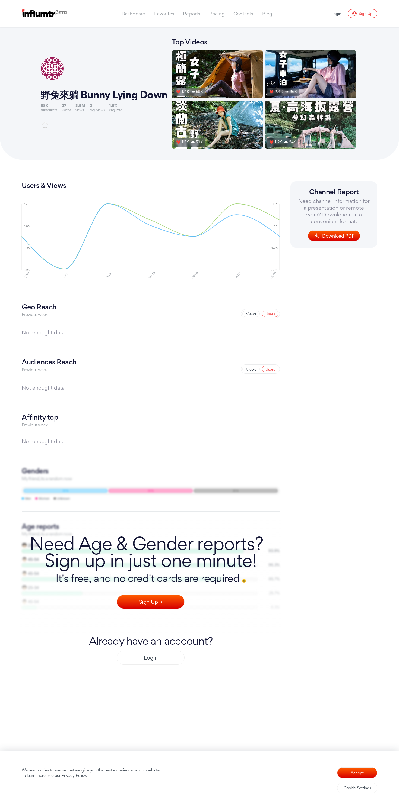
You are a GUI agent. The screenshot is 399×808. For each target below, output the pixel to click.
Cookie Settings (357, 788)
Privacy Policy (74, 775)
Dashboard (134, 14)
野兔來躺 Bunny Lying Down (104, 94)
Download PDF (338, 236)
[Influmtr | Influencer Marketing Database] (44, 13)
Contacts (243, 14)
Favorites (164, 14)
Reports (191, 14)
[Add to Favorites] (45, 125)
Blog (267, 14)
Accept (357, 772)
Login (151, 657)
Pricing (217, 14)
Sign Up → (151, 602)
